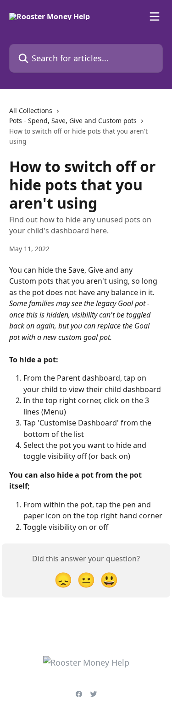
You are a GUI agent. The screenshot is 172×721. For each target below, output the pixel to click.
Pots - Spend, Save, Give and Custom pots (73, 120)
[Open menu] (154, 16)
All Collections (30, 110)
